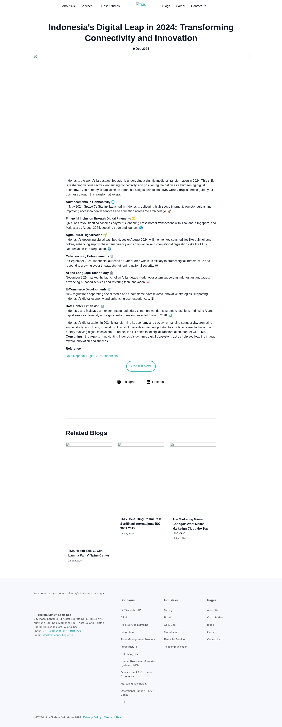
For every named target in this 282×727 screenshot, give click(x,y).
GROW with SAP (131, 610)
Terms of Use (112, 717)
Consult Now (141, 366)
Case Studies (110, 6)
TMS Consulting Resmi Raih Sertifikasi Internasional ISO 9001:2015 (140, 523)
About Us (68, 6)
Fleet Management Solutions (138, 639)
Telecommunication (175, 646)
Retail (167, 617)
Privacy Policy (92, 717)
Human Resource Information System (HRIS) (139, 663)
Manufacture (171, 632)
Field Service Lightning (134, 624)
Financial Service (174, 639)
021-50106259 (52, 630)
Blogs (166, 6)
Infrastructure (129, 646)
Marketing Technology (134, 683)
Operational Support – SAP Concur (137, 692)
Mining (168, 610)
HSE (123, 702)
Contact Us (198, 6)
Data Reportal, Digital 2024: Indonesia (92, 356)
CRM (124, 617)
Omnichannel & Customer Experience (136, 674)
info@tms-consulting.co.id (57, 634)
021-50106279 (72, 630)
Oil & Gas (170, 624)
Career (180, 6)
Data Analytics (129, 653)
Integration (127, 632)
